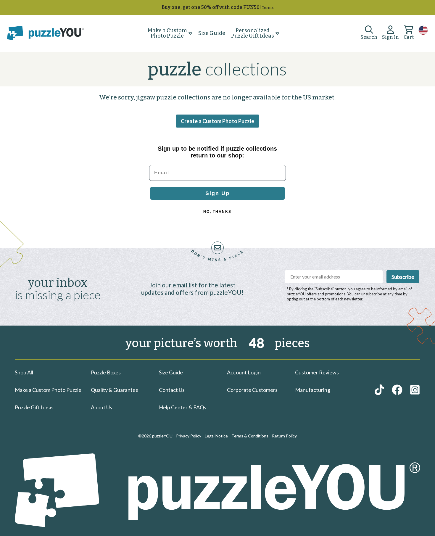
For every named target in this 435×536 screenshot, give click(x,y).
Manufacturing (312, 390)
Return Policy (284, 435)
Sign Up (217, 193)
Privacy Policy (188, 435)
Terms (268, 7)
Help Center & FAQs (182, 407)
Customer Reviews (317, 372)
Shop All (24, 372)
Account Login (244, 372)
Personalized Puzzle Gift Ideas (252, 33)
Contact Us (172, 390)
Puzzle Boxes (106, 372)
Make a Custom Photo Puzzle (167, 33)
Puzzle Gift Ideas (34, 407)
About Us (101, 407)
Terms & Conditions (249, 435)
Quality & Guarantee (114, 390)
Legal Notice (216, 435)
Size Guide (211, 33)
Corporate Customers (252, 390)
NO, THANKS (217, 212)
